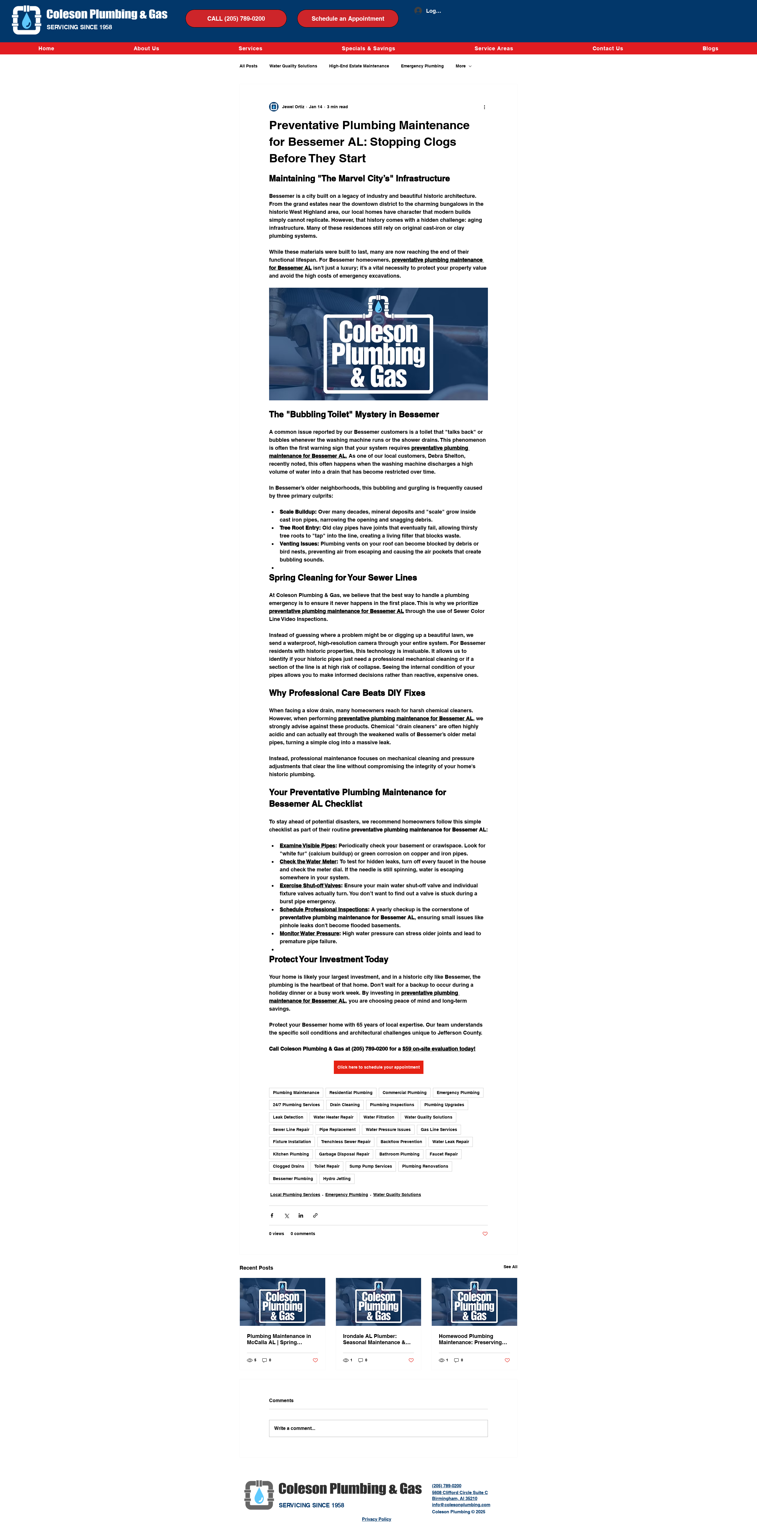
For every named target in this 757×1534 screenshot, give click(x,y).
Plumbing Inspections (392, 1104)
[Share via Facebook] (272, 1215)
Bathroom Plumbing (399, 1154)
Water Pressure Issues (388, 1129)
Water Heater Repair (333, 1117)
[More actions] (484, 106)
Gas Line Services (439, 1129)
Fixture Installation (292, 1141)
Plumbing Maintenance (296, 1092)
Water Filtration (378, 1117)
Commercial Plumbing (405, 1092)
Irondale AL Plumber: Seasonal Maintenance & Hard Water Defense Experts (378, 1339)
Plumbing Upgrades (444, 1104)
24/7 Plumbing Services (296, 1104)
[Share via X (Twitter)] (286, 1215)
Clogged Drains (288, 1166)
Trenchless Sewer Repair (346, 1141)
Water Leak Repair (450, 1141)
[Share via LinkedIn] (301, 1215)
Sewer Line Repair (291, 1129)
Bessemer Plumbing (293, 1178)
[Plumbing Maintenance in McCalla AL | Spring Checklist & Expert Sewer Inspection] (282, 1302)
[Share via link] (315, 1215)
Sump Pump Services (371, 1166)
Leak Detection (288, 1117)
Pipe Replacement (337, 1129)
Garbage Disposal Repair (344, 1154)
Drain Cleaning (345, 1104)
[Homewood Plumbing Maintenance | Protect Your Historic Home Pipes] (474, 1302)
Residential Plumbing (351, 1092)
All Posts (249, 66)
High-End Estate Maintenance (359, 66)
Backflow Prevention (401, 1141)
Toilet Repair (326, 1166)
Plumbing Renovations (425, 1166)
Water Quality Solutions (293, 66)
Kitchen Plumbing (291, 1154)
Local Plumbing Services (295, 1194)
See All (510, 1266)
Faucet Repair (444, 1154)
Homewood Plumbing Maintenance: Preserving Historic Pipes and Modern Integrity (472, 1339)
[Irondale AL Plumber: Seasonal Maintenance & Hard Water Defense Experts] (378, 1302)
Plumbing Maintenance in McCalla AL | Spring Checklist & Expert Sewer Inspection (279, 1339)
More (461, 66)
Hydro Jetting (337, 1178)
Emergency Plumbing (422, 66)
